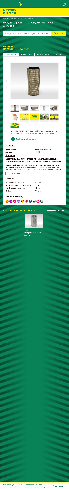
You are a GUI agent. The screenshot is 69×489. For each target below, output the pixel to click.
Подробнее (15, 173)
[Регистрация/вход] (20, 4)
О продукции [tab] (11, 54)
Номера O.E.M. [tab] (26, 54)
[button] (7, 81)
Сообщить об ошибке (26, 139)
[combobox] (27, 33)
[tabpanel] (34, 131)
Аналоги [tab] (58, 54)
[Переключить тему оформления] (64, 4)
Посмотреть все (56, 211)
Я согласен (58, 486)
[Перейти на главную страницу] (10, 11)
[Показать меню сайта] (64, 11)
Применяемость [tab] (42, 54)
